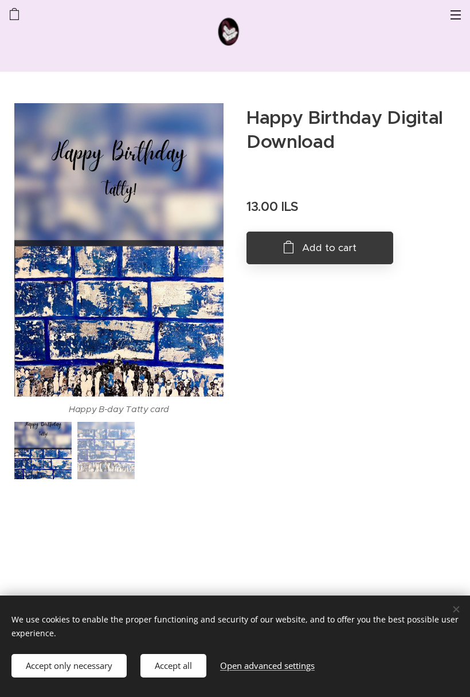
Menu (455, 14)
